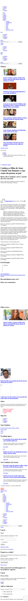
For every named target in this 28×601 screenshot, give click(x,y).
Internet (20, 275)
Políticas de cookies (7, 410)
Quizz (7, 28)
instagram (16, 275)
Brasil (4, 17)
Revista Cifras (4, 429)
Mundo (4, 18)
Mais (4, 20)
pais (22, 275)
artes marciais (3, 273)
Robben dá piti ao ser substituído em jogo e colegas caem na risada (15, 452)
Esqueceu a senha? (5, 547)
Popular (5, 8)
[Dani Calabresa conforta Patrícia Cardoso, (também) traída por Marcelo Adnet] (15, 112)
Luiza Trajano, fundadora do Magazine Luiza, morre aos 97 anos (14, 130)
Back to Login (4, 564)
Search (20, 41)
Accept (2, 582)
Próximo (6, 148)
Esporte (7, 21)
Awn (7, 26)
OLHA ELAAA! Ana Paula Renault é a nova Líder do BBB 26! (14, 92)
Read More (5, 446)
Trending (5, 10)
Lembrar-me (4, 542)
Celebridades (9, 22)
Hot (4, 9)
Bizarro (4, 16)
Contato (5, 412)
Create (2, 44)
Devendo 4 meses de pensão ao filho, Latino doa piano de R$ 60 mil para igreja (15, 466)
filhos (13, 275)
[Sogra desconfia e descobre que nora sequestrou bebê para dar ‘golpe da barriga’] (15, 137)
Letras (2, 432)
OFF (7, 27)
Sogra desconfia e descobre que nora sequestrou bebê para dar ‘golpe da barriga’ (13, 144)
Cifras (2, 431)
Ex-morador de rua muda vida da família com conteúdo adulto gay (15, 439)
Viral (4, 14)
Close (2, 492)
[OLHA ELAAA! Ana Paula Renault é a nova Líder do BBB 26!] (15, 86)
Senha (2, 539)
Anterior (2, 148)
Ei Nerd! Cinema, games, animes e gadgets (10, 428)
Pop (4, 12)
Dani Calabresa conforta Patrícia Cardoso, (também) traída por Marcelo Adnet (15, 118)
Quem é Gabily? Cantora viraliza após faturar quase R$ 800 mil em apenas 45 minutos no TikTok (14, 79)
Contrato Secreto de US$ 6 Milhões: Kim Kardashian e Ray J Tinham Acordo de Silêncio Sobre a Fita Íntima (14, 105)
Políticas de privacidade (8, 409)
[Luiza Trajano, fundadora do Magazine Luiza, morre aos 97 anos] (15, 124)
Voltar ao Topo (4, 490)
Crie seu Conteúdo (7, 411)
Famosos (10, 275)
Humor (4, 15)
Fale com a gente (9, 29)
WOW (7, 23)
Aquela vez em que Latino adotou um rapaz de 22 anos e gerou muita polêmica (14, 476)
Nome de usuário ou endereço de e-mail (9, 535)
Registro (11, 549)
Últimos (5, 6)
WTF (7, 25)
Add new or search (5, 589)
